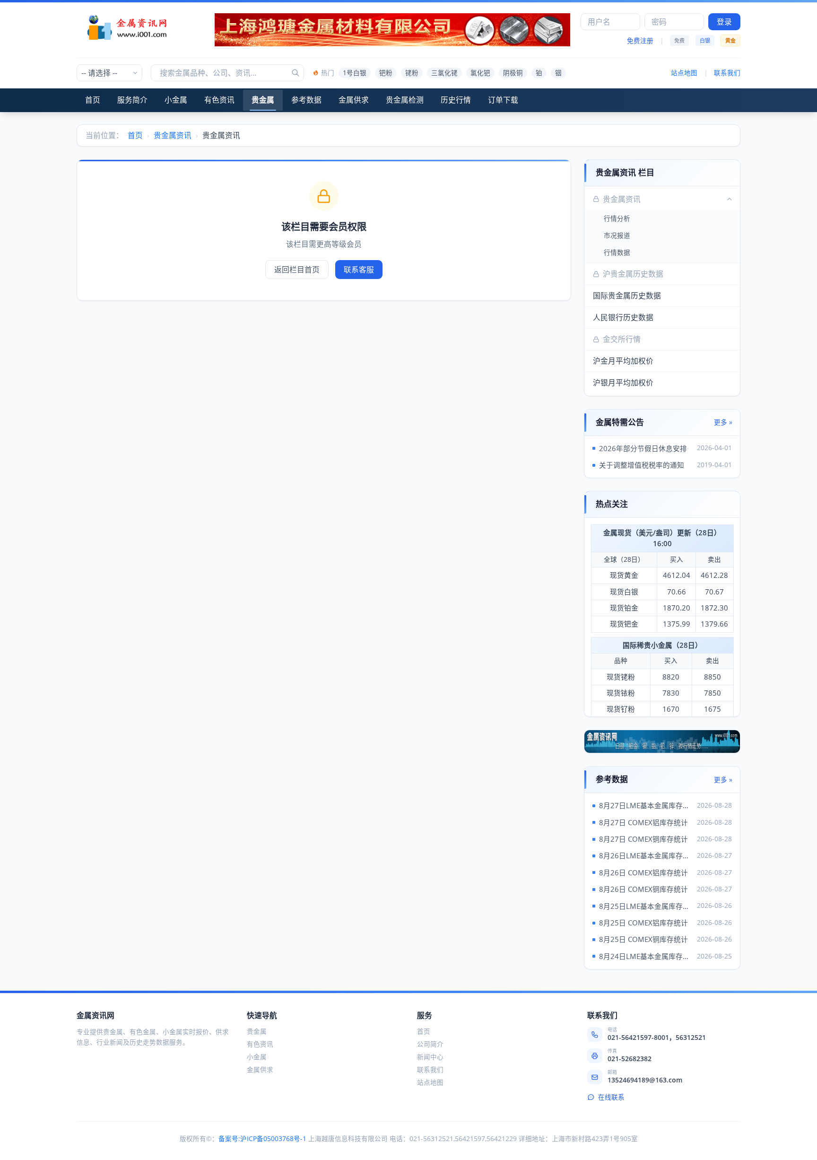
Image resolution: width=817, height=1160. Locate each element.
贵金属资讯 (172, 135)
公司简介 (430, 1044)
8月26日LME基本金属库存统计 (646, 855)
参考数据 (306, 100)
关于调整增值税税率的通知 (641, 465)
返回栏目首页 (297, 269)
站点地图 (684, 73)
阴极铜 (513, 73)
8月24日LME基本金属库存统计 (646, 956)
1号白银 (354, 73)
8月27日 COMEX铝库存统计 (643, 822)
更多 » (723, 422)
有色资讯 (219, 100)
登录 (724, 22)
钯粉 (385, 73)
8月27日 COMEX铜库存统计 (643, 839)
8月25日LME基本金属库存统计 (646, 906)
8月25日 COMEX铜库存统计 (643, 939)
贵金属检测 (405, 100)
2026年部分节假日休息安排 (643, 448)
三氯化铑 (444, 73)
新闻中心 (430, 1057)
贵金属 (263, 100)
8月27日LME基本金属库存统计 (646, 805)
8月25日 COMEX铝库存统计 (643, 922)
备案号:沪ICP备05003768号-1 (262, 1138)
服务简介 (132, 100)
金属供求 (354, 100)
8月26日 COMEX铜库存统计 (643, 889)
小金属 (176, 100)
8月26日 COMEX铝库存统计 (643, 872)
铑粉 (411, 73)
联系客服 (359, 269)
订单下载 (503, 100)
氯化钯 (480, 73)
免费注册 (640, 40)
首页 (92, 100)
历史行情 (456, 100)
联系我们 (727, 73)
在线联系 (611, 1097)
